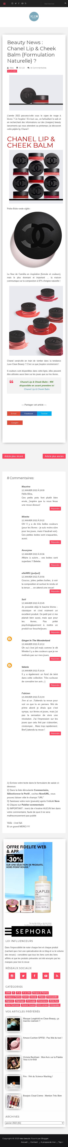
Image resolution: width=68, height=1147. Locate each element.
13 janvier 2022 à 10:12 (33, 644)
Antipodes (54, 1005)
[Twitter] (23, 976)
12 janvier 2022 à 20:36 (33, 554)
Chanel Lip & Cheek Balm (37, 389)
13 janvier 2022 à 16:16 (33, 671)
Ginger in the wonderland (36, 640)
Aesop (33, 997)
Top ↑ (60, 1142)
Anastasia (42, 1001)
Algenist (9, 1001)
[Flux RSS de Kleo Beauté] (25, 3)
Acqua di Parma (40, 993)
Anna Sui (54, 1001)
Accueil (24, 1142)
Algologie (20, 1001)
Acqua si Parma (13, 997)
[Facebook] (34, 976)
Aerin (25, 997)
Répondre (55, 509)
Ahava (42, 997)
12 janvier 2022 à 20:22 (33, 520)
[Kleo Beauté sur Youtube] (22, 3)
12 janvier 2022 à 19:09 (33, 490)
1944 (8, 993)
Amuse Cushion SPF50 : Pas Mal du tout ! (42, 1038)
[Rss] (57, 976)
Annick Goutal (28, 1005)
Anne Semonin (12, 1005)
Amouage (31, 1001)
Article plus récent (13, 456)
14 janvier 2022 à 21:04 (33, 697)
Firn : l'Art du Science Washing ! (38, 1076)
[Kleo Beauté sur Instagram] (12, 3)
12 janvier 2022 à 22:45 (33, 603)
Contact (34, 1142)
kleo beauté (25, 1138)
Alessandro (52, 997)
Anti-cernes (42, 1005)
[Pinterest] (46, 976)
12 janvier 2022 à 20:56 (33, 577)
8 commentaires (38, 68)
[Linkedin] (12, 976)
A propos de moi (48, 1142)
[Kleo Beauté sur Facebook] (19, 3)
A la (18, 993)
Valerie (25, 667)
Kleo (12, 68)
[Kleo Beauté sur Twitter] (15, 3)
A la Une (12, 71)
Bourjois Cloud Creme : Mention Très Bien (42, 1095)
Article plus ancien (54, 456)
